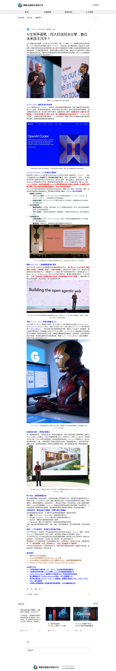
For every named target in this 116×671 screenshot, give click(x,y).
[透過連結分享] (40, 589)
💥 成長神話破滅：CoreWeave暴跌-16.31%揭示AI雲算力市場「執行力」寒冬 (58, 625)
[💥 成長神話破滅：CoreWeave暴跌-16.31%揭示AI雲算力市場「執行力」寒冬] (58, 614)
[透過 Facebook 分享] (27, 589)
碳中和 (30, 18)
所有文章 (21, 18)
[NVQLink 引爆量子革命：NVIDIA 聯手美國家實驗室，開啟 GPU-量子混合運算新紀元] (85, 614)
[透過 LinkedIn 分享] (36, 589)
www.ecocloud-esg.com (68, 666)
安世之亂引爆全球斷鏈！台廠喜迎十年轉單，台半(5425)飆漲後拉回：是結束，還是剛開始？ (30, 611)
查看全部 (95, 603)
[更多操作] (88, 29)
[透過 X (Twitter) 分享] (31, 589)
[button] (96, 17)
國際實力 (39, 18)
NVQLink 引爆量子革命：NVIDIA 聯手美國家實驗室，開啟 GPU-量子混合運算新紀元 (85, 625)
